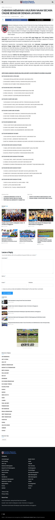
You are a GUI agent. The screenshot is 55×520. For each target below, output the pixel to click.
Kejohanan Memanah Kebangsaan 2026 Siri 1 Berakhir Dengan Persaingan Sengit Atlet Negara (45, 240)
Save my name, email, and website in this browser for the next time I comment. (23, 289)
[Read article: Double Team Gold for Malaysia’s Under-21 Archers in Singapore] (14, 215)
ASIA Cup (4, 362)
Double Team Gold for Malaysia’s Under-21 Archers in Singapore (13, 223)
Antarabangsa (6, 220)
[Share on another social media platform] (52, 20)
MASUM (3, 392)
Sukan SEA (4, 419)
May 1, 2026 (22, 243)
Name (4, 276)
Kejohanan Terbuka (7, 384)
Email (3, 282)
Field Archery (5, 373)
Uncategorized (6, 425)
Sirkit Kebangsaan (6, 414)
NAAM (3, 397)
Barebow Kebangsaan (44, 236)
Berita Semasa (8, 7)
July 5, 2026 (4, 226)
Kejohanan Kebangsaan (8, 381)
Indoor (4, 375)
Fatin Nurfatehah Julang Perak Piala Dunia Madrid (19, 300)
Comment (5, 258)
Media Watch (5, 395)
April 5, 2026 (40, 244)
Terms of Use (5, 491)
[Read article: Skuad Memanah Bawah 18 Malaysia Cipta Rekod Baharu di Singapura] (41, 215)
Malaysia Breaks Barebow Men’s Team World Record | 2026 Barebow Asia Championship (27, 240)
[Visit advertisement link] (27, 338)
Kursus (3, 389)
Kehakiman (4, 378)
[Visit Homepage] (27, 2)
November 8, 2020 (6, 16)
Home (3, 7)
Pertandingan (5, 408)
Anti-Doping (5, 359)
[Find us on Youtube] (4, 514)
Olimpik (3, 400)
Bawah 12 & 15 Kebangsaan (8, 367)
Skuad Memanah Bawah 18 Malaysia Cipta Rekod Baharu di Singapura (40, 223)
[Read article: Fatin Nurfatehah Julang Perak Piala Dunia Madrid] (4, 302)
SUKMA (3, 422)
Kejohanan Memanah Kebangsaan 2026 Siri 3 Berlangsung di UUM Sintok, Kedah (9, 240)
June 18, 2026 (5, 243)
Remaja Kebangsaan (7, 411)
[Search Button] (52, 2)
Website (31, 282)
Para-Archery (5, 403)
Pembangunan (5, 406)
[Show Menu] (2, 2)
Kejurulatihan (5, 386)
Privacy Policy (5, 494)
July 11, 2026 (11, 302)
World (3, 430)
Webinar (4, 428)
